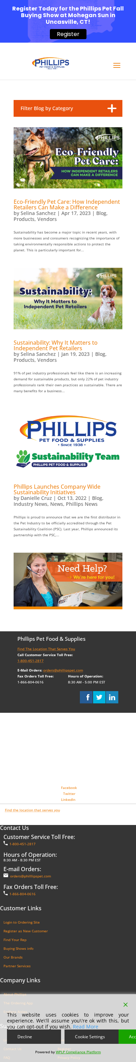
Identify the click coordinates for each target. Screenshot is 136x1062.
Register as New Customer (25, 930)
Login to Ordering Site (21, 922)
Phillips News (82, 504)
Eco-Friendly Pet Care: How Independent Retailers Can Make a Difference (67, 204)
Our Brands (13, 957)
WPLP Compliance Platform (78, 1051)
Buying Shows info (18, 948)
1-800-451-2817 (30, 660)
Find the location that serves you (32, 810)
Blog (101, 213)
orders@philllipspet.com (30, 876)
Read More (85, 1026)
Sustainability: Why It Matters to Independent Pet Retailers (56, 345)
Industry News (30, 504)
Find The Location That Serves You (46, 648)
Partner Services (17, 965)
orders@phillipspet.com (63, 670)
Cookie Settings (90, 1037)
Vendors (47, 219)
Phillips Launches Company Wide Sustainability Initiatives (57, 489)
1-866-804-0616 (22, 893)
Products (24, 219)
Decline (24, 1037)
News (56, 504)
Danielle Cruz (36, 498)
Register (68, 34)
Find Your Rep (15, 939)
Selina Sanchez (38, 213)
